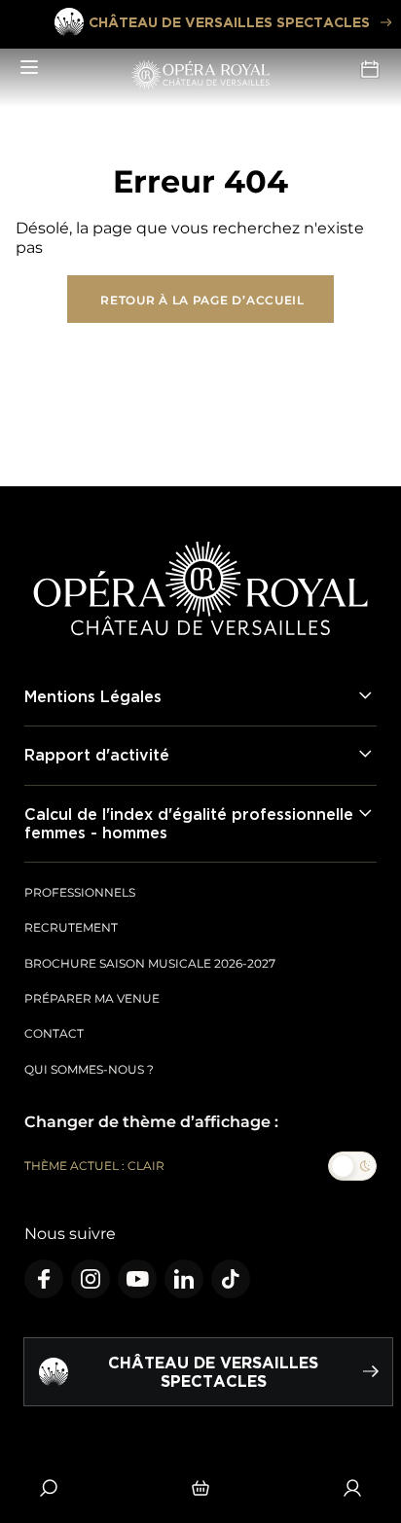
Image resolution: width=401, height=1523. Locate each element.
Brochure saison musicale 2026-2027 (149, 963)
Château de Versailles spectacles (229, 22)
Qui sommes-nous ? (89, 1069)
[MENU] (29, 68)
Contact (54, 1033)
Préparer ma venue (92, 998)
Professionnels (79, 892)
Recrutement (71, 927)
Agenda (372, 68)
